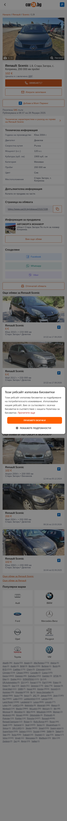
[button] (33, 428)
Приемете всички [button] (35, 420)
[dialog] (33, 410)
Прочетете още (26, 412)
